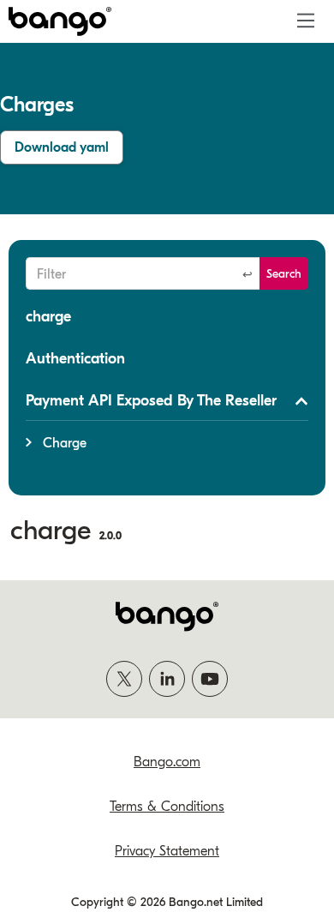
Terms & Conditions (167, 806)
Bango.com (167, 762)
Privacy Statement (167, 851)
